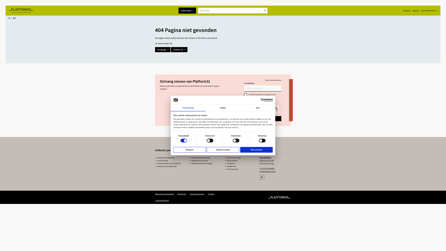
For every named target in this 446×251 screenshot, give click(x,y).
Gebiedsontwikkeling (165, 158)
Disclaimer (182, 194)
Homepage (161, 49)
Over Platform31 (428, 10)
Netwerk (406, 10)
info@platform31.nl (268, 171)
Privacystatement (197, 194)
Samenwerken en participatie (169, 163)
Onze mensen (232, 169)
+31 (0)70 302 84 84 (267, 168)
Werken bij (231, 166)
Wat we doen (232, 160)
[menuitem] (407, 10)
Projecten (231, 163)
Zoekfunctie (178, 49)
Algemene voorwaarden (164, 194)
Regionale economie (200, 160)
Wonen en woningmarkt (167, 166)
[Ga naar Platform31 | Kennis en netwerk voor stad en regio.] (9, 18)
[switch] (210, 140)
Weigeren (189, 150)
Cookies (211, 194)
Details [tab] (223, 108)
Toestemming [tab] (188, 108)
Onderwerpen (186, 10)
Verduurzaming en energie (202, 163)
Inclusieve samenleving (201, 158)
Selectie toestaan (223, 150)
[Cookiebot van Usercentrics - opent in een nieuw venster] (262, 100)
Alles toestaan (256, 150)
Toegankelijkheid (162, 200)
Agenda (416, 10)
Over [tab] (258, 108)
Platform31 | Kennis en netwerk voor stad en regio (21, 10)
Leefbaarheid (162, 160)
